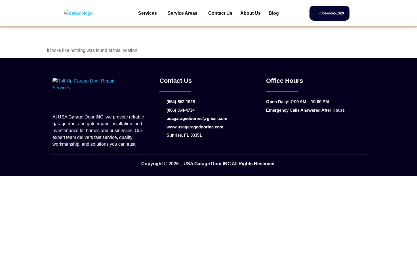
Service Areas (182, 13)
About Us (250, 13)
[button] (149, 13)
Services (147, 13)
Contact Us (220, 13)
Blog (274, 13)
